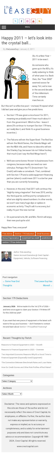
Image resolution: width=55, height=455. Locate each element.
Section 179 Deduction (24, 234)
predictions (46, 238)
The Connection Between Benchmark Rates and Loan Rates (26, 362)
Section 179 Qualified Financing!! (33, 327)
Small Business (43, 234)
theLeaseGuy (12, 49)
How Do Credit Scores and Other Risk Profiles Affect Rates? (26, 367)
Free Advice (7, 234)
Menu (27, 27)
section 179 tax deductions (13, 242)
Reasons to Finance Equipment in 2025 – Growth (21, 345)
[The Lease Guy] (27, 15)
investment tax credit (30, 238)
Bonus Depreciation (10, 238)
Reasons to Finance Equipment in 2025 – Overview (22, 349)
